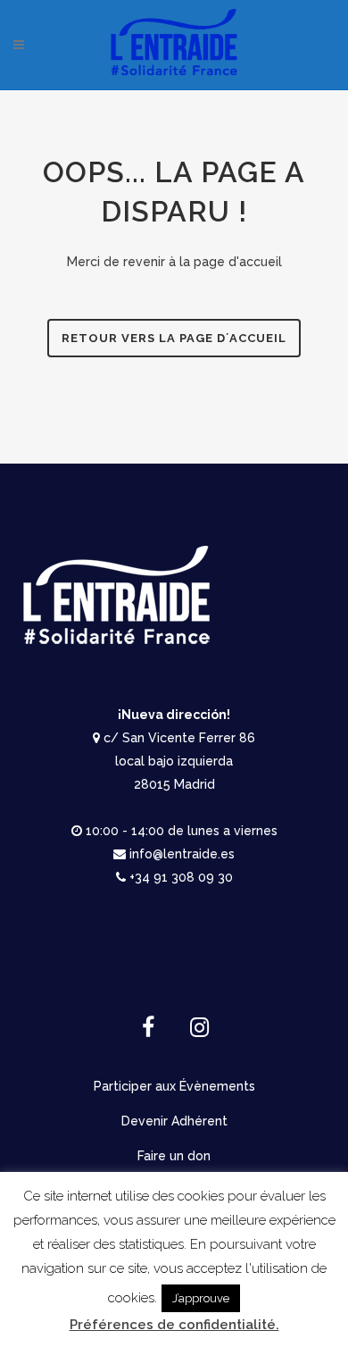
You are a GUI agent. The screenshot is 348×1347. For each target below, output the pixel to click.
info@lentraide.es (182, 854)
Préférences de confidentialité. (174, 1325)
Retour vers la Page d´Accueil (174, 338)
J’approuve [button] (200, 1298)
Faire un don (174, 1156)
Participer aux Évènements (174, 1086)
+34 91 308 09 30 (181, 877)
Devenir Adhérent (174, 1121)
